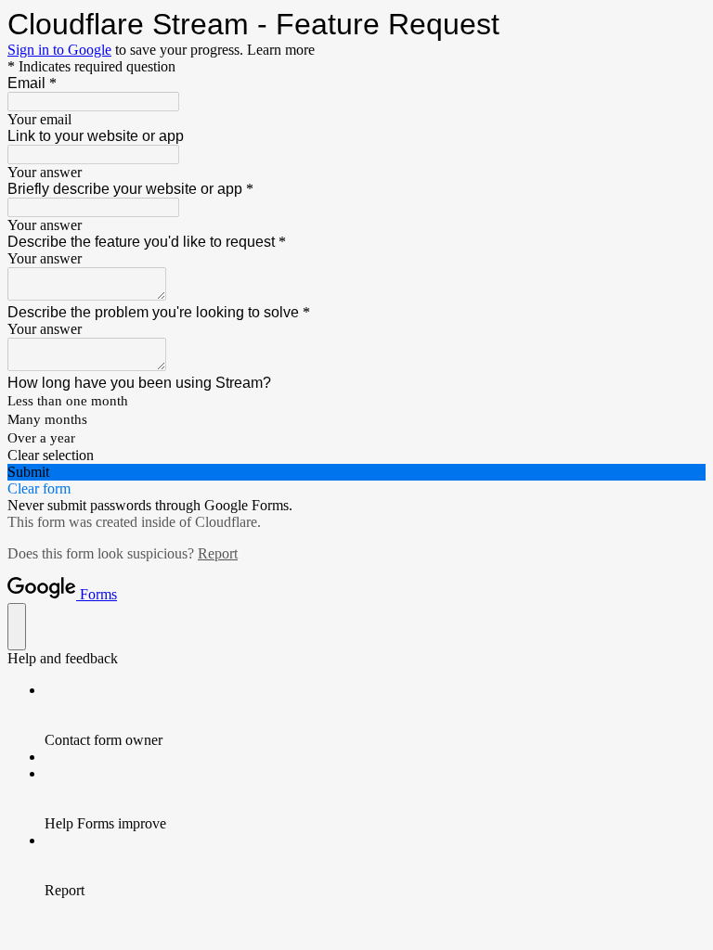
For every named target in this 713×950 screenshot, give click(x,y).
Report (218, 553)
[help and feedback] (16, 626)
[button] (356, 455)
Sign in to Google (59, 50)
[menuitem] (375, 715)
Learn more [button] (281, 50)
